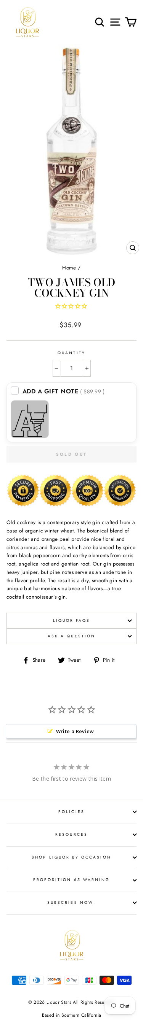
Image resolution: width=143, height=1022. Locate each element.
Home (69, 267)
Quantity (71, 353)
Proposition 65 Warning (71, 880)
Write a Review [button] (75, 731)
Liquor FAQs (71, 620)
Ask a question (71, 636)
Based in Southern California (71, 1015)
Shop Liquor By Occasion (71, 857)
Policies (71, 811)
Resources (71, 834)
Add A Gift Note (63, 391)
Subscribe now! (71, 902)
